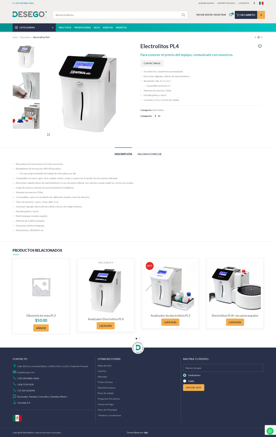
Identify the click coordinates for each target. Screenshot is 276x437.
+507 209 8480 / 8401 (28, 378)
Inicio (15, 37)
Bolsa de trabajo (106, 393)
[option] (26, 56)
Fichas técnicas (105, 382)
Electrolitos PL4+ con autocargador (235, 315)
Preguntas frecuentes (109, 398)
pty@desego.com (25, 372)
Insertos (102, 371)
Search (183, 15)
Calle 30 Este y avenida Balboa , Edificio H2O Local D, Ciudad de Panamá (52, 366)
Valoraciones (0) (149, 154)
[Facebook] (254, 3)
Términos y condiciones (109, 415)
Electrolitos (25, 37)
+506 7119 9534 (25, 384)
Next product (261, 37)
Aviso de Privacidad (107, 409)
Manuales (102, 376)
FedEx (191, 381)
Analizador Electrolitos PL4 (105, 319)
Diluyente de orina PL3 (41, 315)
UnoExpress (194, 375)
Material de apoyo (106, 387)
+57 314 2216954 (26, 390)
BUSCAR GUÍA (193, 387)
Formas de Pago (106, 404)
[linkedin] (159, 116)
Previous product (255, 37)
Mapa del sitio (104, 365)
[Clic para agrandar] (49, 135)
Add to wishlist (260, 46)
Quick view (129, 266)
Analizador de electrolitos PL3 (170, 315)
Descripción (123, 154)
